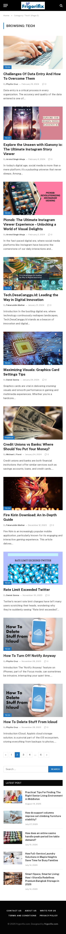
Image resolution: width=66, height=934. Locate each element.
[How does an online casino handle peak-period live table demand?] (13, 837)
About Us (31, 911)
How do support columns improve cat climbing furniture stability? (43, 816)
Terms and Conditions (22, 915)
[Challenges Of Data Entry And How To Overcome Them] (33, 52)
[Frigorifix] (33, 5)
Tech (7, 67)
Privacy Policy (49, 915)
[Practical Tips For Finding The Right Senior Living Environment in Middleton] (13, 796)
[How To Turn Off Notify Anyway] (33, 634)
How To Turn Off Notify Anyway (29, 656)
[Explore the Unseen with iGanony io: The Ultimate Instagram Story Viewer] (33, 123)
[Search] (61, 5)
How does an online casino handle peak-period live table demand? (42, 836)
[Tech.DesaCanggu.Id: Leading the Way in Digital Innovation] (33, 273)
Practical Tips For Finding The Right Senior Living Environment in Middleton (44, 795)
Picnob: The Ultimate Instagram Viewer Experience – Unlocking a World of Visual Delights (29, 224)
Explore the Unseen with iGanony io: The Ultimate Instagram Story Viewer (32, 149)
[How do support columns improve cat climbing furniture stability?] (13, 817)
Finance (9, 438)
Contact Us (14, 911)
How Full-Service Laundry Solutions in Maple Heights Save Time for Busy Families (41, 857)
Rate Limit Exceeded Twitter (26, 590)
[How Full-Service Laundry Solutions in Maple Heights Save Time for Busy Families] (13, 858)
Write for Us (48, 911)
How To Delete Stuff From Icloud (30, 722)
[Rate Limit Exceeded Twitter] (33, 568)
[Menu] (5, 5)
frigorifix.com (51, 924)
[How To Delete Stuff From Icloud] (33, 700)
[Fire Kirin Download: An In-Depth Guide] (33, 493)
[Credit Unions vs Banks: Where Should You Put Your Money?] (33, 423)
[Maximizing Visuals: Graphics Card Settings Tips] (33, 348)
